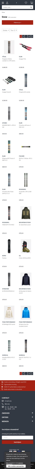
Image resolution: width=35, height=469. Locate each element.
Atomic (4, 123)
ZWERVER (6, 413)
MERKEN (5, 421)
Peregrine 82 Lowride (24, 92)
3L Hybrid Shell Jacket (25, 224)
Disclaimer (31, 464)
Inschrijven (17, 442)
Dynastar (5, 289)
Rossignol (22, 189)
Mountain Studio (25, 222)
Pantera (4, 258)
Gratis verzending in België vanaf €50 (15, 382)
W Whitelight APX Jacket (8, 324)
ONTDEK (5, 417)
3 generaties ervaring (10, 384)
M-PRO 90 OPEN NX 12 (8, 291)
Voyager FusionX (6, 92)
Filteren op (17, 22)
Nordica (5, 355)
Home (3, 12)
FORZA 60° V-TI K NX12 (8, 224)
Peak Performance (8, 322)
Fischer (21, 156)
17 (29, 36)
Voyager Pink (22, 59)
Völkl (4, 56)
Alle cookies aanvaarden (16, 466)
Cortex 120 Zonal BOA (25, 258)
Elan (20, 56)
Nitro (4, 255)
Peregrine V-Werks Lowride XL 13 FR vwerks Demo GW (8, 60)
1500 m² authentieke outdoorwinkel (14, 387)
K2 (20, 255)
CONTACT (5, 398)
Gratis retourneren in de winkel (13, 389)
